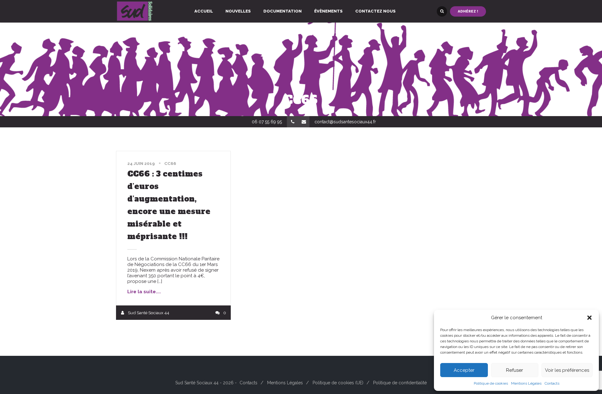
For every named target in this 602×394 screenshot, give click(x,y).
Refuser (514, 370)
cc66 (170, 163)
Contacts (552, 383)
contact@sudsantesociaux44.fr (345, 121)
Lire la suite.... (144, 291)
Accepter (464, 370)
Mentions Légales (526, 383)
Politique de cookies (491, 383)
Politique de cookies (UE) (338, 382)
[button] (589, 318)
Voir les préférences (567, 370)
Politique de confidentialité (400, 382)
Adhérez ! (468, 11)
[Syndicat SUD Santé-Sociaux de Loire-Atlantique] (135, 11)
